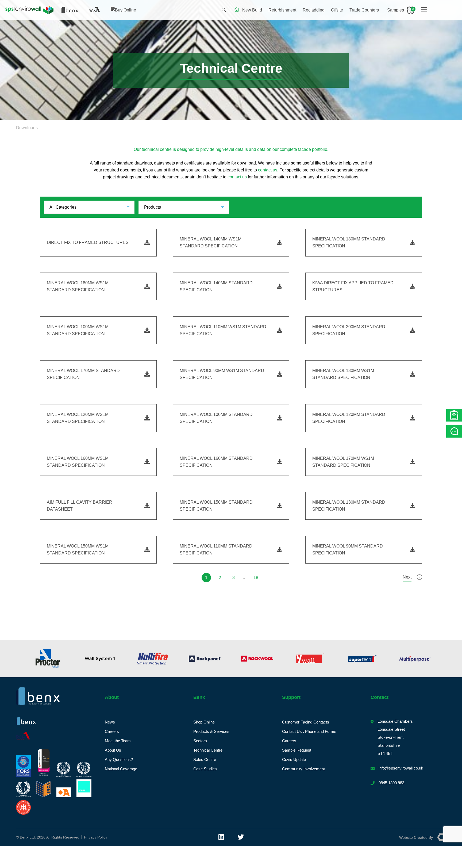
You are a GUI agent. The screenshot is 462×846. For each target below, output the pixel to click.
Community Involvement (303, 769)
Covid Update (294, 759)
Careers (112, 731)
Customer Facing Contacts (305, 722)
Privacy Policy (95, 837)
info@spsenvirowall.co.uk (401, 768)
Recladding (314, 10)
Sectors (200, 740)
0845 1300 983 (391, 782)
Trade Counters (364, 10)
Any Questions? (119, 759)
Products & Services (211, 731)
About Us (113, 750)
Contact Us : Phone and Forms (309, 731)
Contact (379, 697)
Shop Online (204, 722)
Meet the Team (118, 740)
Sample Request (296, 750)
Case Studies (205, 769)
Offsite (337, 10)
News (110, 722)
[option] (47, 658)
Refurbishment (282, 10)
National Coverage (121, 769)
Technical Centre (207, 750)
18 (255, 577)
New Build (252, 10)
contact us (267, 170)
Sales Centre (204, 759)
